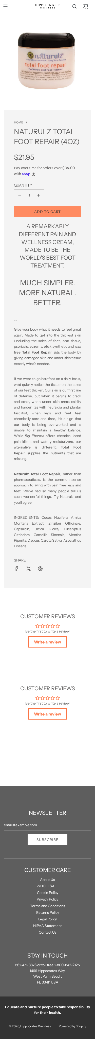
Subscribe (47, 839)
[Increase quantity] (38, 195)
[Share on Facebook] (16, 568)
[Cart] (85, 6)
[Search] (74, 6)
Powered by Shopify (72, 1026)
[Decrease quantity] (19, 195)
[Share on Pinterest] (40, 568)
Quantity (23, 185)
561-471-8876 (25, 965)
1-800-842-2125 (67, 965)
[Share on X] (28, 568)
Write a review (47, 641)
